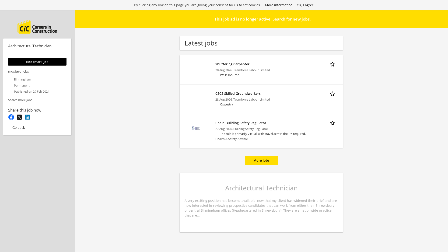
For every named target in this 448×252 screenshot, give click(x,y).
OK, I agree (305, 5)
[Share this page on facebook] (11, 117)
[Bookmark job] (333, 64)
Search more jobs (20, 100)
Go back (18, 127)
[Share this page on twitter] (19, 117)
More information (279, 5)
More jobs (261, 160)
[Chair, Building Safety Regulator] (195, 128)
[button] (441, 18)
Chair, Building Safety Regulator (240, 123)
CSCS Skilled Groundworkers (238, 93)
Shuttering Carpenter (232, 64)
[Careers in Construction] (37, 27)
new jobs (301, 19)
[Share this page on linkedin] (27, 117)
